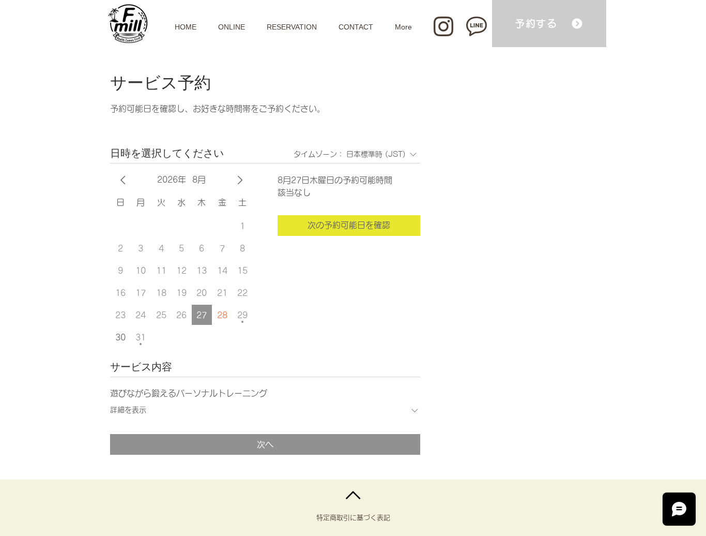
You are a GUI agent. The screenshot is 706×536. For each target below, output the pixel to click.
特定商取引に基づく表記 (353, 517)
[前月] (123, 180)
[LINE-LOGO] (476, 26)
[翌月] (240, 180)
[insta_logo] (443, 26)
